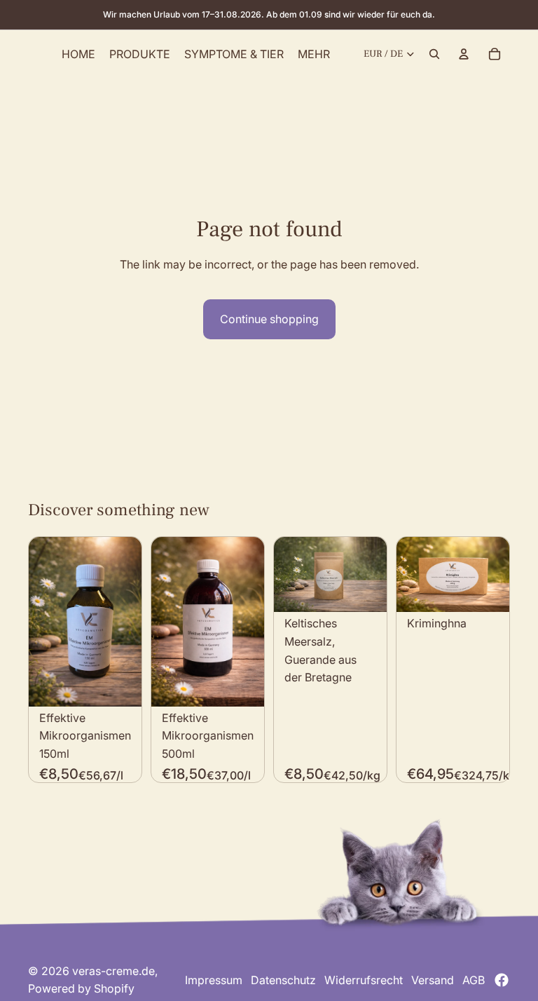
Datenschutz (283, 980)
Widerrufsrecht (363, 980)
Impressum (213, 980)
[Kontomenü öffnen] (463, 54)
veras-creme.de (113, 971)
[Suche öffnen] (434, 54)
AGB (473, 980)
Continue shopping (269, 319)
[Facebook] (501, 980)
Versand (432, 980)
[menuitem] (314, 54)
